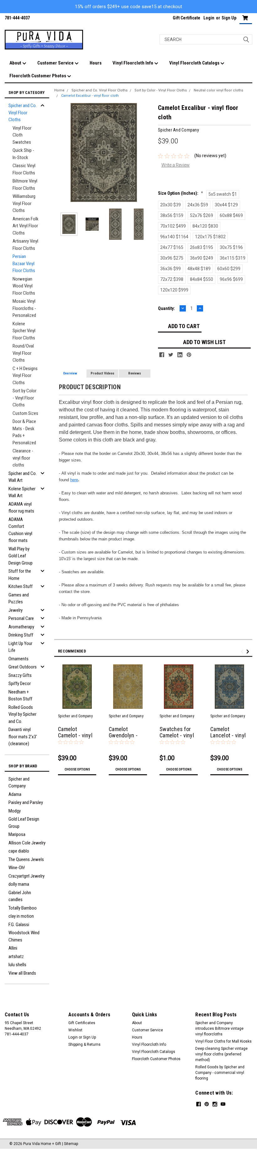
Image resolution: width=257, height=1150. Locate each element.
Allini (12, 948)
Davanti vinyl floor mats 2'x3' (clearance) (22, 736)
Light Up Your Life (20, 647)
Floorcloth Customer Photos (38, 76)
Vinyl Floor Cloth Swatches (22, 135)
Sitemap (71, 1144)
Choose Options (77, 769)
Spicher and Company (18, 782)
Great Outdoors (22, 667)
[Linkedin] (179, 354)
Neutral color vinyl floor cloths (218, 90)
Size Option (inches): (180, 193)
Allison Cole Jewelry (26, 843)
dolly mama (18, 884)
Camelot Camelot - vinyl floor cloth (75, 735)
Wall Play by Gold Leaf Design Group (20, 556)
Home (59, 90)
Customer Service (56, 63)
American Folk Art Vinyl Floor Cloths (26, 226)
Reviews (134, 373)
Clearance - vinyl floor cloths (23, 458)
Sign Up (229, 17)
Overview (70, 373)
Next (147, 152)
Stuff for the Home (19, 574)
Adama (14, 794)
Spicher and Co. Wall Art (22, 477)
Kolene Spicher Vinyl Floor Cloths (24, 331)
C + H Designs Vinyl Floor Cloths (25, 375)
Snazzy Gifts (20, 675)
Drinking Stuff (20, 635)
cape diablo (18, 851)
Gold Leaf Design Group (23, 822)
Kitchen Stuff (20, 586)
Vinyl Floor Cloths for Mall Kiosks (223, 1041)
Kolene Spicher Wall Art (21, 492)
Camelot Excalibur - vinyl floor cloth (90, 96)
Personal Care (21, 618)
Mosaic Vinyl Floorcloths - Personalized (24, 308)
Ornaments (18, 659)
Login (208, 17)
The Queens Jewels (26, 859)
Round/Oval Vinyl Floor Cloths (23, 353)
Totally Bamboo (22, 908)
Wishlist (75, 1030)
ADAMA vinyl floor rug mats (21, 507)
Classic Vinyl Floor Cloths (24, 169)
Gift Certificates (81, 1023)
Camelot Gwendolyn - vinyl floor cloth (127, 735)
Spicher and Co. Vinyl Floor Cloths (22, 112)
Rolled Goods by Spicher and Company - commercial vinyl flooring (219, 1072)
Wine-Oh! (16, 867)
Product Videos (102, 373)
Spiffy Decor (19, 683)
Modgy (14, 811)
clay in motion (21, 916)
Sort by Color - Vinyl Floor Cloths (24, 398)
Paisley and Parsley (25, 802)
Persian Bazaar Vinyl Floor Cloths (24, 263)
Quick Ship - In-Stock (23, 153)
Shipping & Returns (84, 1044)
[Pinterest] (188, 354)
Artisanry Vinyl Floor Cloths (25, 244)
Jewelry (15, 610)
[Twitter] (170, 354)
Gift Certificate (186, 17)
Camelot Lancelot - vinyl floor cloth (228, 735)
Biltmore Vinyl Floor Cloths (25, 184)
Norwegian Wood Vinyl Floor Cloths (24, 286)
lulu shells (17, 964)
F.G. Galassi (18, 924)
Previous (60, 152)
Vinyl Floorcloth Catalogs (194, 63)
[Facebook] (161, 354)
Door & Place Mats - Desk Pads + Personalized (24, 432)
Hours (96, 63)
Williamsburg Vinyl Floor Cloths (24, 203)
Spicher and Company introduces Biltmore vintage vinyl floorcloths (219, 1028)
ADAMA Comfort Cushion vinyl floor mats (20, 530)
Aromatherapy (21, 627)
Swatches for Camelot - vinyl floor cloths (177, 735)
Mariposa (16, 834)
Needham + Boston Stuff (20, 695)
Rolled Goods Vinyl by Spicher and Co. (22, 714)
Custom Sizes (25, 413)
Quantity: (166, 308)
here (74, 479)
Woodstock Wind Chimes (23, 936)
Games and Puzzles (18, 598)
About (15, 63)
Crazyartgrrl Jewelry (26, 876)
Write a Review (175, 165)
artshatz (16, 956)
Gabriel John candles (19, 896)
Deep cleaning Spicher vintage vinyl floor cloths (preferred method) (221, 1054)
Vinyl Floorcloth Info (133, 63)
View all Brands (22, 973)
